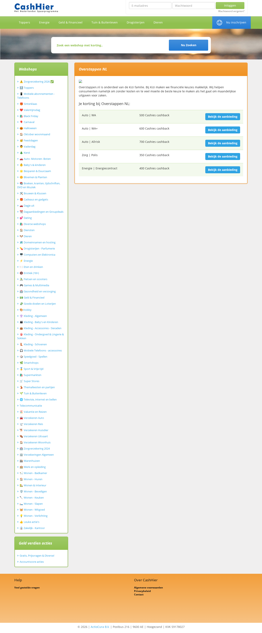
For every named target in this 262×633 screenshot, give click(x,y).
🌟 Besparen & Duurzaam (35, 171)
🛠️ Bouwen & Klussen (33, 193)
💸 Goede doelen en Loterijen (38, 303)
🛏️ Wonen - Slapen (31, 504)
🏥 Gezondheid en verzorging (38, 291)
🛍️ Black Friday (29, 116)
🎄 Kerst (25, 152)
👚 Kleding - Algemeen (33, 316)
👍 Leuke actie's (29, 522)
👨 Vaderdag (27, 146)
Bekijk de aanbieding (222, 117)
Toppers (24, 22)
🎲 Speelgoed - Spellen (33, 356)
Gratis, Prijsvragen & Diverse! (37, 555)
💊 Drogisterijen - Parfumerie (37, 248)
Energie (44, 22)
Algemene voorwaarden (148, 587)
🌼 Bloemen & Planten (33, 177)
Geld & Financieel (70, 22)
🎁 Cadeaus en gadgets (34, 199)
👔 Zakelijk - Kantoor (32, 528)
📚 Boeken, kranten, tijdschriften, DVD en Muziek (38, 185)
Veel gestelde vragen (27, 587)
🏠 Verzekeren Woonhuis (35, 442)
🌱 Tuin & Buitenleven (33, 393)
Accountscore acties (32, 562)
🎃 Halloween (28, 128)
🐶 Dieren (26, 236)
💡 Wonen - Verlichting (33, 516)
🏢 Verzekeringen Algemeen (37, 454)
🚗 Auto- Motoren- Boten (35, 159)
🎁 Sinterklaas (28, 104)
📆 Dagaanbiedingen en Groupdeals (41, 212)
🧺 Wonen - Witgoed (32, 509)
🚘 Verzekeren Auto (32, 418)
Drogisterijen (136, 22)
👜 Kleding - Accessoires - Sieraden (40, 328)
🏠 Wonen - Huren (31, 479)
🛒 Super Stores (29, 381)
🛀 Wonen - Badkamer (33, 473)
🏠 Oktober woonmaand (35, 134)
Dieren (158, 22)
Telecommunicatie (31, 405)
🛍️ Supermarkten (30, 375)
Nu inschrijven (236, 22)
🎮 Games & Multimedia (34, 285)
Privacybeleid (142, 591)
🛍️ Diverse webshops (33, 224)
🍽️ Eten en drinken (31, 267)
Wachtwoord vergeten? (231, 11)
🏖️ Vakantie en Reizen (33, 412)
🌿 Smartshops (29, 363)
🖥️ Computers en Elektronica (37, 254)
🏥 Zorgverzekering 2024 (35, 448)
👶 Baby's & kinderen (33, 165)
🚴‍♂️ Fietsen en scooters (33, 279)
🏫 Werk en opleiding (33, 467)
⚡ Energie (26, 261)
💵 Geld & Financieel (32, 297)
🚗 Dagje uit (27, 205)
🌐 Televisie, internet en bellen (38, 399)
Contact (138, 594)
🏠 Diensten (27, 230)
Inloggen (230, 5)
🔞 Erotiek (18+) (29, 273)
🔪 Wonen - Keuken (32, 497)
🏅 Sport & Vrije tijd (31, 369)
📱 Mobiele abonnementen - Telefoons (36, 96)
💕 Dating (26, 218)
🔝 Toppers (27, 87)
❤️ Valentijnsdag (30, 110)
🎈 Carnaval (27, 122)
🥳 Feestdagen (29, 140)
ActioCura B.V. (100, 627)
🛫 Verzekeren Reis (31, 424)
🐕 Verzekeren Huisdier (34, 430)
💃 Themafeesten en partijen (37, 387)
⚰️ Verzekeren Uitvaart (34, 436)
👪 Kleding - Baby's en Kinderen (39, 322)
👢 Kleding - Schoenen (33, 344)
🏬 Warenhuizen (30, 461)
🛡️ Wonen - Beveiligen (33, 491)
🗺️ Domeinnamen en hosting (37, 242)
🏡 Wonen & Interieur (33, 485)
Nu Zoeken (188, 45)
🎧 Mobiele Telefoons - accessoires (41, 350)
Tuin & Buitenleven (104, 22)
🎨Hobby (26, 310)
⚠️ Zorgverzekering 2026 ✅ (37, 81)
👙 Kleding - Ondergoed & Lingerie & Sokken (40, 336)
